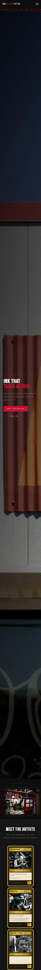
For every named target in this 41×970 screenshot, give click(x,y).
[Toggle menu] (37, 4)
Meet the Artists (15, 409)
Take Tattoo (11, 4)
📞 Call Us (12, 416)
